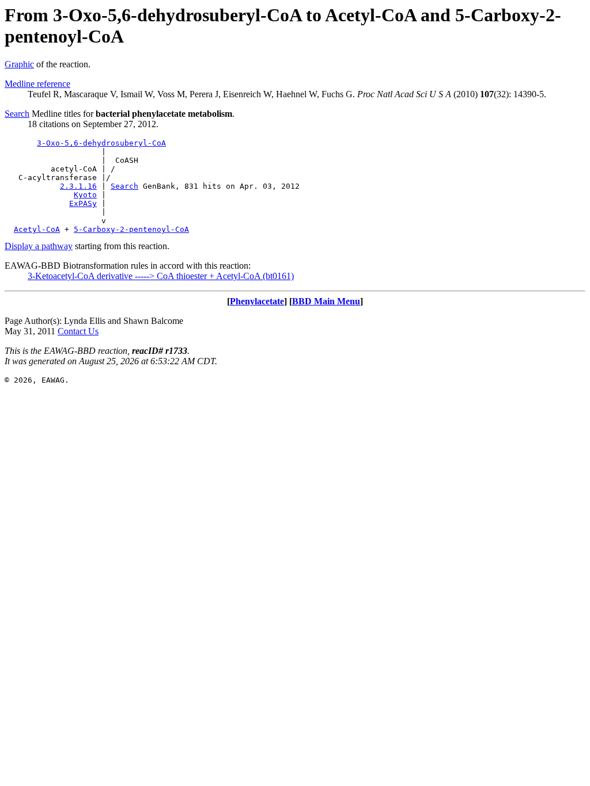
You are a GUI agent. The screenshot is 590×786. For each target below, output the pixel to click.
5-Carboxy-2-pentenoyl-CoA (131, 229)
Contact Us (78, 331)
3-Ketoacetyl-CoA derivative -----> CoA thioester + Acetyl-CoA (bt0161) (161, 276)
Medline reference (37, 84)
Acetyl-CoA (37, 229)
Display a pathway (39, 246)
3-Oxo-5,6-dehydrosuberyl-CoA (101, 143)
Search (17, 114)
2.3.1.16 (78, 186)
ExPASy (83, 203)
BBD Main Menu (326, 301)
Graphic (19, 64)
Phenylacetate (257, 301)
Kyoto (85, 194)
